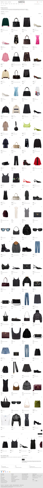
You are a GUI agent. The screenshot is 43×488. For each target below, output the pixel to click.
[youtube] (37, 480)
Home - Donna (2, 5)
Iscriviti (23, 459)
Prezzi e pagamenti (3, 479)
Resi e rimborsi (2, 478)
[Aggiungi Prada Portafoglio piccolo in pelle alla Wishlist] (41, 379)
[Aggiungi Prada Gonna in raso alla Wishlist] (31, 68)
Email (22, 456)
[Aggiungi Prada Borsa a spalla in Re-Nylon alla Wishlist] (20, 293)
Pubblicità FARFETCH (13, 480)
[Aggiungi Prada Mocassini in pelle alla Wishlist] (41, 189)
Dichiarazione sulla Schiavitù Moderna (15, 479)
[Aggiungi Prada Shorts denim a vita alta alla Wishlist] (9, 345)
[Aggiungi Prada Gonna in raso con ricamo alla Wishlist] (31, 16)
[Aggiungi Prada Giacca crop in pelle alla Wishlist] (20, 414)
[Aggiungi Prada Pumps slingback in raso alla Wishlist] (9, 34)
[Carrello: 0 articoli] (41, 2)
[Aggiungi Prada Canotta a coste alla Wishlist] (9, 379)
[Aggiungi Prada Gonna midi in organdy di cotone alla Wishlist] (31, 103)
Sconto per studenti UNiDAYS (25, 477)
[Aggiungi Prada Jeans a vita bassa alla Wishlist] (31, 345)
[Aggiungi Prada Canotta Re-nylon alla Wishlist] (20, 276)
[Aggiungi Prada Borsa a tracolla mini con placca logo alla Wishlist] (31, 397)
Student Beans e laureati (24, 478)
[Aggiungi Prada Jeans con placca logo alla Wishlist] (41, 241)
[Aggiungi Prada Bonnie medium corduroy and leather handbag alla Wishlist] (20, 68)
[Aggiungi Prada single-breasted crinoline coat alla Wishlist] (9, 137)
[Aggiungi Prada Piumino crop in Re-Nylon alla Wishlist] (31, 276)
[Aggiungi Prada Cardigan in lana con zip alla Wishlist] (9, 68)
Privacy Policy (24, 461)
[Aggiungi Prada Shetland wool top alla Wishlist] (9, 172)
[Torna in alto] (41, 430)
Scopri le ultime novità (22, 0)
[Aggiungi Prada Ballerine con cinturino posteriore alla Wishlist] (20, 258)
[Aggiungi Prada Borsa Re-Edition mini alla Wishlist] (20, 224)
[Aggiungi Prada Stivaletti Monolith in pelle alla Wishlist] (9, 241)
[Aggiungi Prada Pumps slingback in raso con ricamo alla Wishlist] (41, 120)
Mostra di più (40, 436)
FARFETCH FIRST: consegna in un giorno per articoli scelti (37, 475)
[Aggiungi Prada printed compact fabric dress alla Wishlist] (41, 85)
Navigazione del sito (13, 481)
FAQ (15, 466)
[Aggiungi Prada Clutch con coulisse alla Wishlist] (9, 362)
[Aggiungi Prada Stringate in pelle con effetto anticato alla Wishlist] (41, 51)
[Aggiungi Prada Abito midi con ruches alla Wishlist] (31, 414)
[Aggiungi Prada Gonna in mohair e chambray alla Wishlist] (41, 293)
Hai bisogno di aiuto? (32, 466)
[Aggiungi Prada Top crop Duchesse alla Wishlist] (31, 120)
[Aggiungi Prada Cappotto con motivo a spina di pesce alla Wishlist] (20, 241)
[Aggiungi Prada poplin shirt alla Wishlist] (9, 51)
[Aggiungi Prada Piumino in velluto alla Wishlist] (31, 328)
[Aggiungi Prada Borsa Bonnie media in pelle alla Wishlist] (9, 276)
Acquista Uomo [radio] (7, 11)
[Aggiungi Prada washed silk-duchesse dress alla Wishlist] (20, 85)
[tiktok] (34, 480)
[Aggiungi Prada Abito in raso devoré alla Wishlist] (31, 137)
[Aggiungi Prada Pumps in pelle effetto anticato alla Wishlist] (41, 16)
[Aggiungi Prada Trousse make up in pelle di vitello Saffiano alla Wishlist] (9, 310)
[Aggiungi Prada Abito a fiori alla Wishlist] (20, 207)
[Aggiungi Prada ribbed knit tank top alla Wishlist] (31, 207)
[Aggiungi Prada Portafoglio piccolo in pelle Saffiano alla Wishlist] (9, 328)
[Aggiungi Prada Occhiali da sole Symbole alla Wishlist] (41, 224)
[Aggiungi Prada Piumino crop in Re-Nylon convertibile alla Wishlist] (41, 310)
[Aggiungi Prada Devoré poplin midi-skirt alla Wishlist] (20, 172)
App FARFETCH (13, 478)
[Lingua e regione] (37, 2)
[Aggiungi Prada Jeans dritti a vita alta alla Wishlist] (31, 293)
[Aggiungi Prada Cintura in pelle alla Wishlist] (9, 155)
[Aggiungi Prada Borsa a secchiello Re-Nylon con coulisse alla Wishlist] (9, 207)
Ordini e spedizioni (3, 477)
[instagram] (33, 480)
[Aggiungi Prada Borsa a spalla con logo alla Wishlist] (31, 310)
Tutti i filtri (2, 13)
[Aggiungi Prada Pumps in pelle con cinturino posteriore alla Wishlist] (41, 258)
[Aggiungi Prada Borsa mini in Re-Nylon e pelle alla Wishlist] (20, 120)
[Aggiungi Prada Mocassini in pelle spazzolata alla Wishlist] (41, 362)
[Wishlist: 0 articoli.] (40, 2)
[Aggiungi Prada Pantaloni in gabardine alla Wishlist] (20, 155)
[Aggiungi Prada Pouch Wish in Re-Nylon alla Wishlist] (41, 397)
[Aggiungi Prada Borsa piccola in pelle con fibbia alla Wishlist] (20, 16)
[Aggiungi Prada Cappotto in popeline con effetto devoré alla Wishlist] (9, 120)
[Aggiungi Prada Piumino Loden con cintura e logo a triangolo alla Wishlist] (31, 379)
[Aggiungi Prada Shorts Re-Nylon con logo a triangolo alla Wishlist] (31, 362)
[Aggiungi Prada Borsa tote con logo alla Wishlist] (9, 397)
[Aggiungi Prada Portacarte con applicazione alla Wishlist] (41, 207)
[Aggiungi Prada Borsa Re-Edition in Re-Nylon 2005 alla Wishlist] (9, 258)
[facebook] (36, 480)
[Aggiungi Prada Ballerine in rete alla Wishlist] (20, 310)
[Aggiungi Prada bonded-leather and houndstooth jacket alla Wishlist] (9, 103)
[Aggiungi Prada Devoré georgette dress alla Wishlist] (20, 34)
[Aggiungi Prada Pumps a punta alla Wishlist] (41, 68)
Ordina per (39, 13)
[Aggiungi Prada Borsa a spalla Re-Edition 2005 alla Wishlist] (20, 379)
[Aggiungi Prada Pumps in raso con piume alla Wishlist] (9, 85)
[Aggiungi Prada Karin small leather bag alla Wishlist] (20, 137)
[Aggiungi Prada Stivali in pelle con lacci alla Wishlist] (31, 155)
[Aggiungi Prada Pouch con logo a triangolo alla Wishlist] (41, 328)
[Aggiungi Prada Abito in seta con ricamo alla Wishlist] (9, 189)
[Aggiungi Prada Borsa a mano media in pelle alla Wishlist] (31, 85)
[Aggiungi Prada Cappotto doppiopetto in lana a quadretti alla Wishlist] (31, 189)
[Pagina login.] (38, 2)
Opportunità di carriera (13, 477)
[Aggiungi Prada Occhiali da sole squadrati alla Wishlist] (9, 224)
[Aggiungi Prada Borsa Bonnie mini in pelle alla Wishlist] (20, 189)
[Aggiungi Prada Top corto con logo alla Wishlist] (20, 328)
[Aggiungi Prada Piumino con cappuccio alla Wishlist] (31, 224)
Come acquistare (3, 466)
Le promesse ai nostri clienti (4, 482)
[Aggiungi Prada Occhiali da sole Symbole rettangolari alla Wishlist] (20, 397)
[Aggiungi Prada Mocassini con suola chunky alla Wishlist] (31, 241)
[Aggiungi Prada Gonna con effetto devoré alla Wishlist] (31, 51)
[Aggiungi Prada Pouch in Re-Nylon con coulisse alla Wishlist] (41, 345)
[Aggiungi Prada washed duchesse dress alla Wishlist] (41, 34)
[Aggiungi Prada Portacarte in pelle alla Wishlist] (41, 276)
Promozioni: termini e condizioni (4, 481)
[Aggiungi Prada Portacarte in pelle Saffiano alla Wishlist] (20, 345)
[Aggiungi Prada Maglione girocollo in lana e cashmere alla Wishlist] (9, 16)
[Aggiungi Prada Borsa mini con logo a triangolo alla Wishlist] (9, 293)
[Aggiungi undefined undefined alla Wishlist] (9, 438)
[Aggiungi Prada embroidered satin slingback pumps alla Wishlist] (31, 172)
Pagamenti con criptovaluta (4, 480)
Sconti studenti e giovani (24, 479)
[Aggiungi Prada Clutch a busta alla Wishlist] (31, 258)
